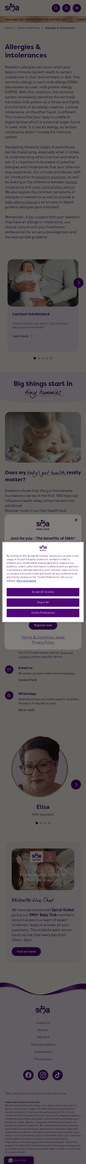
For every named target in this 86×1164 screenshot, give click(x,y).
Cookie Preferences (43, 612)
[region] (43, 582)
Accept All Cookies (43, 591)
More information (26, 580)
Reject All (43, 602)
